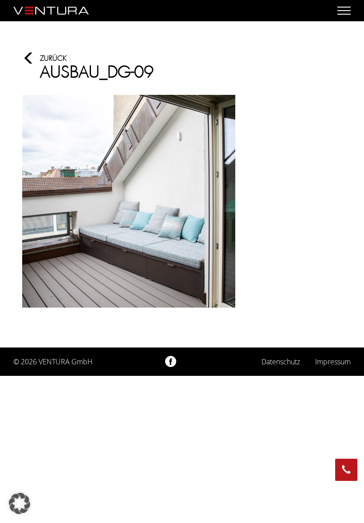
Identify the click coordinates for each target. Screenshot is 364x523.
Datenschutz (280, 362)
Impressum (333, 362)
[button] (19, 503)
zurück (53, 58)
